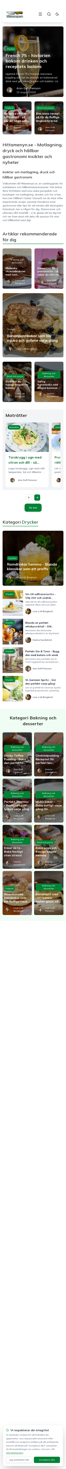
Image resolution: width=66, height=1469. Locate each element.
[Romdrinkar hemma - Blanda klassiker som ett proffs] (33, 558)
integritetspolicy (14, 1452)
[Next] (37, 497)
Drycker (11, 48)
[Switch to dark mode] (57, 14)
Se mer (33, 507)
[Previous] (29, 497)
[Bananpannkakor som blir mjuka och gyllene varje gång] (33, 325)
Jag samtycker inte (19, 1459)
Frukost (9, 108)
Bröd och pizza (45, 108)
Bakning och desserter (17, 261)
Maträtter (14, 427)
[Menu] (40, 14)
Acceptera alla (47, 1459)
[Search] (49, 14)
